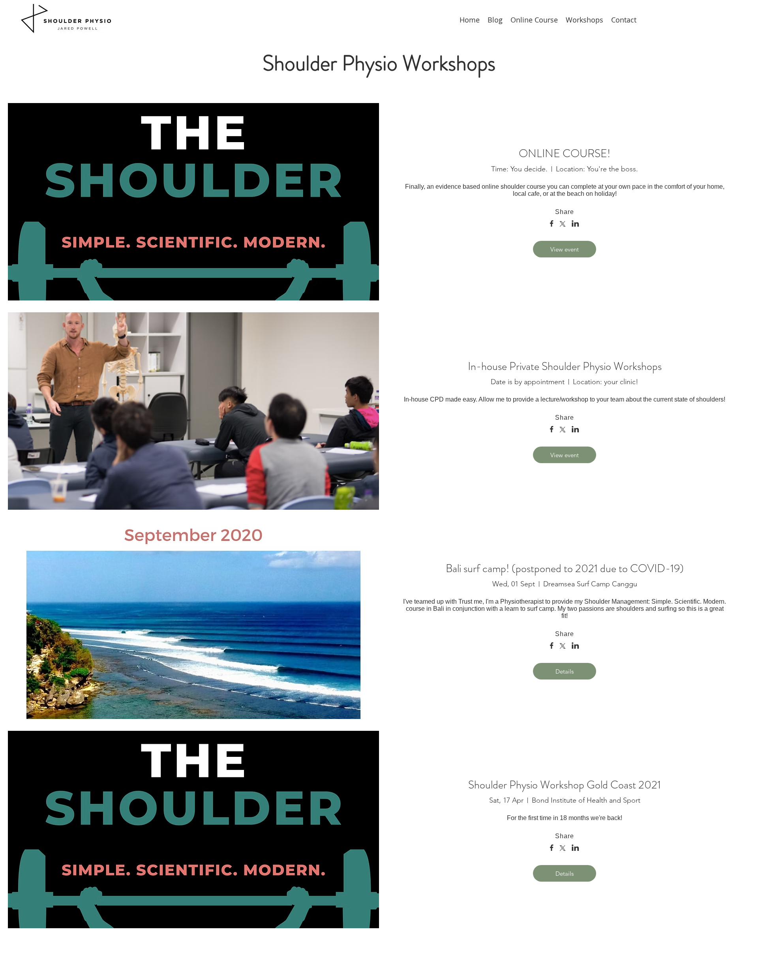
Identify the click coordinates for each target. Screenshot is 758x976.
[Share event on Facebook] (551, 224)
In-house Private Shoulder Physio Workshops (565, 366)
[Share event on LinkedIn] (575, 224)
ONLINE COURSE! (564, 153)
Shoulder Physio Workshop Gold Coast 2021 (564, 785)
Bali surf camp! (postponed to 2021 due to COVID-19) (565, 568)
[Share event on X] (562, 224)
